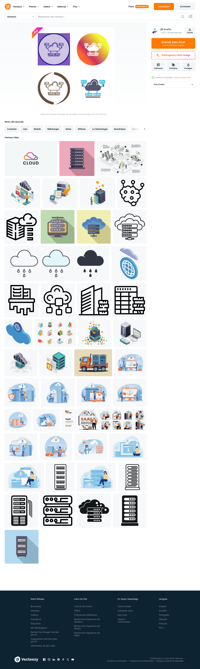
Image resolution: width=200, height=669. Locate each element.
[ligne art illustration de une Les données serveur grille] (132, 477)
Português (164, 614)
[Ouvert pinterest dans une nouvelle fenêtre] (58, 659)
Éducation (36, 623)
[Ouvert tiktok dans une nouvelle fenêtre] (63, 659)
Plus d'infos (159, 84)
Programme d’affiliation (85, 614)
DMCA (77, 610)
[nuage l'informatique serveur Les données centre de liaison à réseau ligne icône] (129, 227)
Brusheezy (36, 606)
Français (163, 623)
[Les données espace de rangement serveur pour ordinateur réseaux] (56, 362)
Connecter (185, 6)
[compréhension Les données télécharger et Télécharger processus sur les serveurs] (60, 193)
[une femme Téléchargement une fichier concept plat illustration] (128, 446)
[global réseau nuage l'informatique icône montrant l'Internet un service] (18, 333)
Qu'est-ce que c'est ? (182, 77)
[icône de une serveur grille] (21, 511)
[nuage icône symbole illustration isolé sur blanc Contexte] (57, 263)
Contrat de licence (83, 606)
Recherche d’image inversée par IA (45, 633)
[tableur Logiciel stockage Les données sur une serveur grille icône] (129, 300)
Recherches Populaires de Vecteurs (87, 620)
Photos (32, 6)
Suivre (190, 32)
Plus (75, 6)
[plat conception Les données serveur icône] (76, 158)
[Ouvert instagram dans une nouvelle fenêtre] (49, 659)
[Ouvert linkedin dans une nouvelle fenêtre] (54, 659)
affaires (82, 129)
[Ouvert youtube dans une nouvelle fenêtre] (73, 659)
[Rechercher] (182, 16)
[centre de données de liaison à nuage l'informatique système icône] (21, 227)
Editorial (61, 6)
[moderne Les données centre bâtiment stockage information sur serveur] (94, 300)
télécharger (53, 129)
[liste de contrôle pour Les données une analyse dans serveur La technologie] (97, 193)
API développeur (39, 627)
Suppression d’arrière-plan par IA (44, 640)
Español (163, 610)
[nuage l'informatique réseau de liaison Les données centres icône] (132, 193)
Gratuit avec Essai (173, 43)
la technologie (99, 129)
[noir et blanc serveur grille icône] (129, 511)
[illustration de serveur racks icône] (58, 511)
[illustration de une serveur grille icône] (60, 477)
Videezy (34, 614)
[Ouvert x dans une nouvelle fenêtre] (68, 659)
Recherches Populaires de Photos (87, 627)
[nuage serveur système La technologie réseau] (21, 362)
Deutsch (163, 619)
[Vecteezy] (8, 6)
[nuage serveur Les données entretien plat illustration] (22, 193)
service (135, 129)
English (162, 606)
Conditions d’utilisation (117, 660)
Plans (131, 6)
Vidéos (46, 6)
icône (68, 129)
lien (25, 129)
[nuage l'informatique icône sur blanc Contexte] (94, 511)
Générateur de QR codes (43, 645)
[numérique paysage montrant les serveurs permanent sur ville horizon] (21, 300)
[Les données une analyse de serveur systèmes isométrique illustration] (130, 333)
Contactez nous (125, 610)
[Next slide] (142, 129)
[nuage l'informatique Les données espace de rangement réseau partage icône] (58, 300)
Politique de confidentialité (141, 660)
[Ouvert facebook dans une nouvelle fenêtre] (44, 659)
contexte (11, 129)
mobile (37, 129)
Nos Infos (122, 614)
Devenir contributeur (124, 620)
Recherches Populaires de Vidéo (87, 634)
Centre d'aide (124, 606)
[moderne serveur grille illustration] (21, 547)
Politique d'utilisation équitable (169, 660)
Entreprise (36, 619)
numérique (120, 129)
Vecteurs (17, 6)
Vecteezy (35, 610)
